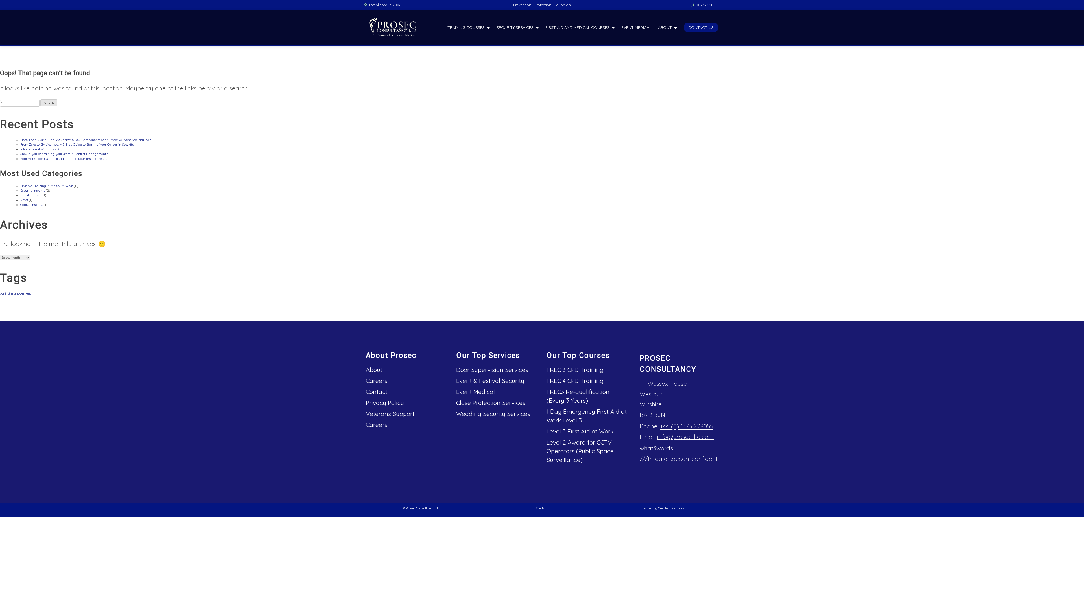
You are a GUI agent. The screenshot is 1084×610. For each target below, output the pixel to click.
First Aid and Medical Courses (577, 27)
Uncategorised (31, 195)
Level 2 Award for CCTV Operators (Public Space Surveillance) (580, 451)
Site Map (542, 508)
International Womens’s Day (41, 149)
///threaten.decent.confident (679, 458)
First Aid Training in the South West (46, 186)
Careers (376, 380)
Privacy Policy (385, 402)
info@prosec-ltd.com (685, 436)
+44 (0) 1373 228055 (686, 426)
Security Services (515, 27)
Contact (376, 391)
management (21, 293)
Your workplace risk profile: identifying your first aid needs (63, 159)
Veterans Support (390, 413)
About (665, 27)
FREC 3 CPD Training (575, 369)
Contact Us (701, 27)
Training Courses (466, 27)
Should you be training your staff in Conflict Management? (64, 154)
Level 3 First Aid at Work (580, 431)
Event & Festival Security (490, 380)
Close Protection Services (490, 402)
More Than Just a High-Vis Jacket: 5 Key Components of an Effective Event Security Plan (85, 140)
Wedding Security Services (493, 413)
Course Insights (31, 205)
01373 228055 (708, 5)
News (24, 200)
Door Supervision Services (492, 369)
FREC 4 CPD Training (575, 380)
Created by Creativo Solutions (663, 508)
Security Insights (32, 191)
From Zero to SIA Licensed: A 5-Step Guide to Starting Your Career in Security (77, 145)
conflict (5, 293)
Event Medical (636, 27)
